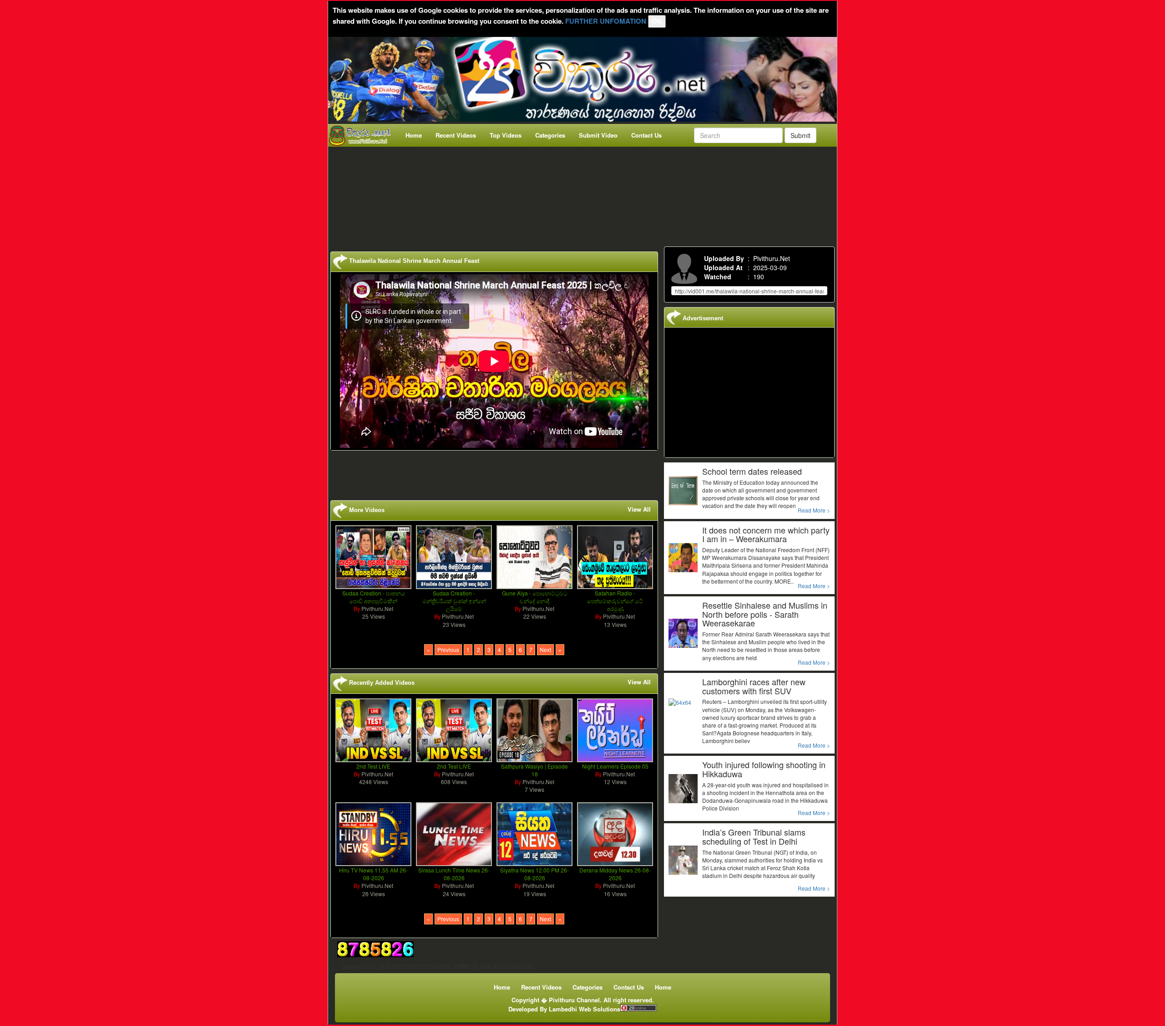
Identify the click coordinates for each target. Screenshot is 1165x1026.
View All (639, 509)
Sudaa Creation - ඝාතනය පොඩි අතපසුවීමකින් (373, 597)
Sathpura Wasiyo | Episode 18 (534, 770)
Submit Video (598, 135)
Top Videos (506, 135)
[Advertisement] (585, 194)
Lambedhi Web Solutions (584, 1009)
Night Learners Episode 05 (615, 766)
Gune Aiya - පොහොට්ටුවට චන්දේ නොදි (534, 597)
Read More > (814, 510)
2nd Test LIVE (373, 766)
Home (413, 135)
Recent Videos (456, 135)
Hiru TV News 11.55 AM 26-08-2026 (373, 874)
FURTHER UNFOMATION (605, 21)
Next (545, 649)
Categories (550, 135)
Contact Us (646, 135)
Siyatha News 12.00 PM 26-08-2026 (534, 874)
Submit (800, 135)
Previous (448, 649)
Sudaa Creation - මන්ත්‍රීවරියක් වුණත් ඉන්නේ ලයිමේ (454, 600)
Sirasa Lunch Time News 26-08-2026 (454, 874)
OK (657, 21)
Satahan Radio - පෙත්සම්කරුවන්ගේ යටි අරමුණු (615, 600)
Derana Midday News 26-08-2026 (615, 874)
